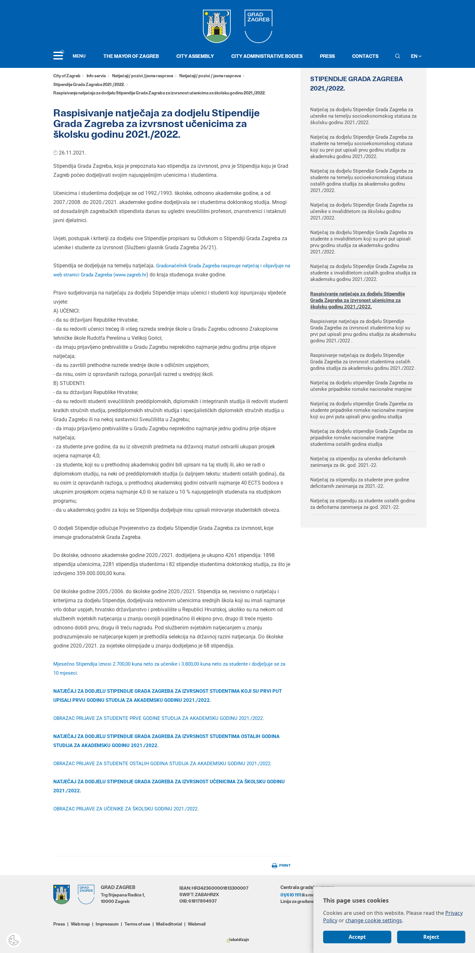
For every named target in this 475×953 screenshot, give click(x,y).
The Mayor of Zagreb (131, 56)
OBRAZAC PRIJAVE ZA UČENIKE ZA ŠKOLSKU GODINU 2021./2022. (126, 809)
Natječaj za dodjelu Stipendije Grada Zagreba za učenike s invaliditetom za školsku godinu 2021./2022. (361, 211)
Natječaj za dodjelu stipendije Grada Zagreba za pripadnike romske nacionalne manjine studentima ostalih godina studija (361, 437)
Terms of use (137, 923)
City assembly (195, 56)
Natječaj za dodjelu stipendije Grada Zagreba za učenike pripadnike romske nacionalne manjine (361, 386)
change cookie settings (373, 920)
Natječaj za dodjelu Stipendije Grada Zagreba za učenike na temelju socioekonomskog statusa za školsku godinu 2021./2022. (363, 116)
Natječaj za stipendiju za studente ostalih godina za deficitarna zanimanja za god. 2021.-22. (362, 504)
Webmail (197, 923)
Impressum (107, 923)
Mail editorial (169, 923)
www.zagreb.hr (130, 275)
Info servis (96, 75)
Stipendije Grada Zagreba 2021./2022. (89, 84)
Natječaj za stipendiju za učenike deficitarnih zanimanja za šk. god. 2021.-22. (358, 462)
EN (414, 56)
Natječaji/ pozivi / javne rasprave (210, 75)
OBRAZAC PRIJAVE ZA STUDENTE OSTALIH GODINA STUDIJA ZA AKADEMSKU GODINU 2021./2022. (162, 763)
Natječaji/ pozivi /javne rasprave (142, 75)
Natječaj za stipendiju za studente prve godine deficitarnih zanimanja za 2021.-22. (359, 483)
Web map (80, 923)
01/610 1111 (290, 894)
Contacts (365, 56)
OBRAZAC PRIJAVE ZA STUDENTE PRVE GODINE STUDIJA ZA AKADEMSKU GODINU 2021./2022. (158, 718)
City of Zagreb (66, 75)
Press (327, 56)
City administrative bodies (266, 56)
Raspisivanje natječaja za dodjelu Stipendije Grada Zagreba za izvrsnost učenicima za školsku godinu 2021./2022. (357, 300)
